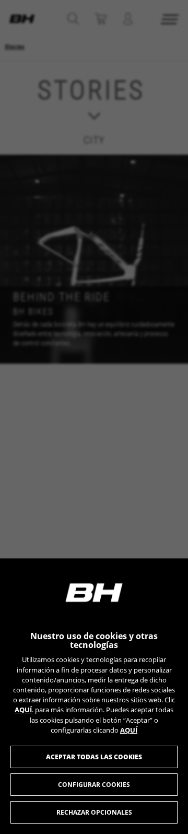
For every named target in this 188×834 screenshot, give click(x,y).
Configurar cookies (94, 784)
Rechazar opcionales (94, 812)
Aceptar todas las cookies (94, 756)
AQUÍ (23, 709)
